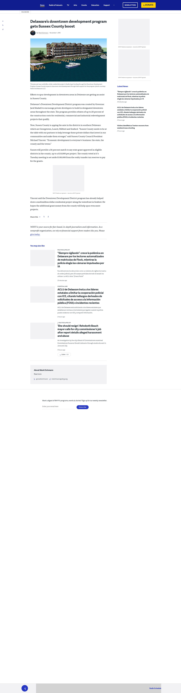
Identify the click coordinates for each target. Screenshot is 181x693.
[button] (24, 688)
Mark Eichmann (43, 33)
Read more (37, 374)
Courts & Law (62, 286)
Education (95, 5)
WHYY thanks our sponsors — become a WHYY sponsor (66, 193)
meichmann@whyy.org (59, 379)
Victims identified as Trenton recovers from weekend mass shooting (133, 126)
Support (107, 5)
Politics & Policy (64, 250)
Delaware (25, 12)
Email (48, 217)
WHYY (27, 5)
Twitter (44, 217)
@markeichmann (42, 379)
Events (84, 5)
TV (68, 5)
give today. (35, 234)
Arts (75, 5)
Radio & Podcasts (55, 5)
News (42, 5)
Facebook (40, 217)
